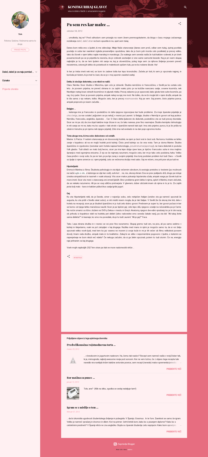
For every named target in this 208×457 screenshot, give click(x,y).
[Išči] (185, 7)
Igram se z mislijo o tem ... (82, 407)
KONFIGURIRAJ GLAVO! (87, 7)
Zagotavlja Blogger (126, 444)
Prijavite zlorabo (10, 89)
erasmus (78, 257)
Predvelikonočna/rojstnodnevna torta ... (91, 345)
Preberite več (174, 369)
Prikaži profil (20, 50)
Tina (20, 34)
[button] (179, 24)
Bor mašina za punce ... (81, 377)
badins (130, 450)
